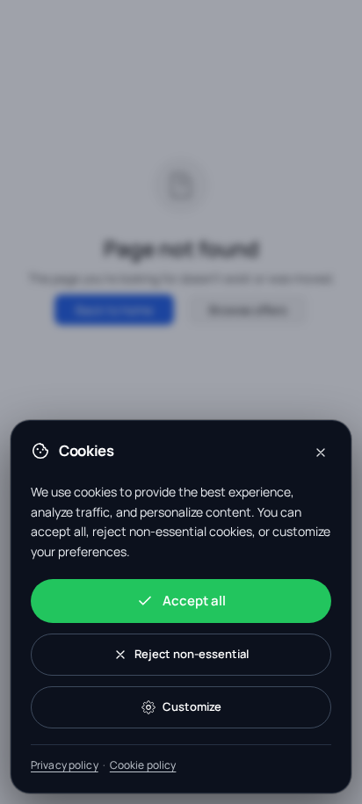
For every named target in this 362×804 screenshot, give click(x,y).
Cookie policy (143, 764)
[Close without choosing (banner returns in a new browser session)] (321, 452)
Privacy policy (64, 764)
